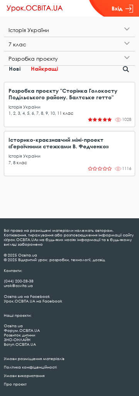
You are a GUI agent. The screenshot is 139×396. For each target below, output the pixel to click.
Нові (14, 68)
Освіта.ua (13, 325)
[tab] (69, 30)
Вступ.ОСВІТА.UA (20, 344)
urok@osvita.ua (18, 285)
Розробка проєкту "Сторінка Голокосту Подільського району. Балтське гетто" (62, 93)
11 (59, 113)
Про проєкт (15, 384)
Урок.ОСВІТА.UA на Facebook (33, 301)
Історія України (24, 106)
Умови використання (24, 375)
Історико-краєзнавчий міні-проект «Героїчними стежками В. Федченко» (58, 143)
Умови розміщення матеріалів (34, 358)
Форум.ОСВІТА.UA (22, 330)
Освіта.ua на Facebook (27, 296)
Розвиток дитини (19, 335)
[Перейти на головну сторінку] (35, 8)
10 (52, 113)
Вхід (117, 8)
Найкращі (44, 68)
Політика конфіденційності (30, 367)
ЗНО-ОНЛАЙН (17, 339)
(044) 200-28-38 (19, 281)
